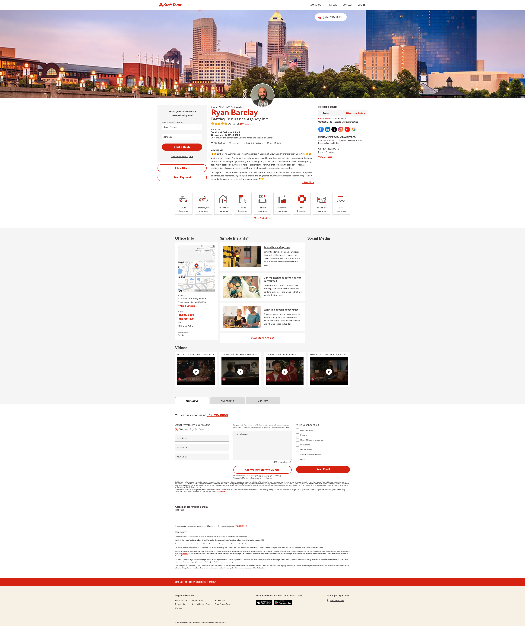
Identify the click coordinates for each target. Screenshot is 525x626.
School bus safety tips (277, 247)
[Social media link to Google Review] (354, 129)
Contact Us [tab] (192, 401)
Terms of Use (180, 604)
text (327, 119)
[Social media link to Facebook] (321, 129)
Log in (361, 5)
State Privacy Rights (223, 604)
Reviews (332, 5)
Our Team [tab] (263, 401)
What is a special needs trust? (282, 309)
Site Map (178, 608)
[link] (170, 5)
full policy (184, 554)
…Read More (308, 182)
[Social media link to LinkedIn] (327, 129)
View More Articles (262, 338)
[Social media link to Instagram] (340, 129)
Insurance (315, 5)
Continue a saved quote (182, 156)
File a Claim (182, 168)
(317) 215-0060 (186, 315)
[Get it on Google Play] (283, 602)
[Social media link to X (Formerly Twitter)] (334, 129)
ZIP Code (168, 137)
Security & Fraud (198, 600)
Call (320, 119)
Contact (347, 5)
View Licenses (325, 157)
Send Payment (182, 177)
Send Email (323, 469)
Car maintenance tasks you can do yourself (282, 279)
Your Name (182, 438)
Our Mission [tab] (227, 401)
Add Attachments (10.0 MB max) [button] (262, 470)
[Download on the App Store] (264, 602)
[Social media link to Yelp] (347, 129)
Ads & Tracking (181, 600)
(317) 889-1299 (186, 319)
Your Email (183, 429)
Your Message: (241, 434)
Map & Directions (188, 306)
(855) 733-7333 (221, 491)
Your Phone (199, 429)
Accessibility (220, 600)
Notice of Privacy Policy (201, 604)
